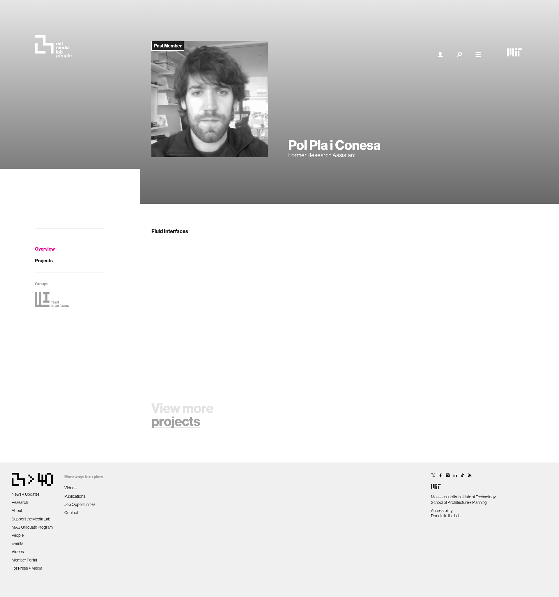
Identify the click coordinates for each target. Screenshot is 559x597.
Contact (71, 512)
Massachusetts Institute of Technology (463, 496)
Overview (45, 249)
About (17, 510)
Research (20, 502)
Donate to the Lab (446, 515)
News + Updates (26, 494)
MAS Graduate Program (32, 527)
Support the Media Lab (31, 519)
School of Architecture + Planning (459, 502)
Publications (74, 496)
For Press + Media (27, 568)
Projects (44, 260)
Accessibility (442, 510)
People (18, 535)
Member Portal (24, 560)
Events (17, 543)
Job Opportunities (79, 504)
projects (175, 421)
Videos (18, 551)
